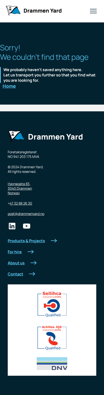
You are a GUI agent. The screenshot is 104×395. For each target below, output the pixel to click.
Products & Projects (26, 240)
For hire (15, 251)
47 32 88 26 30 (21, 203)
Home (9, 86)
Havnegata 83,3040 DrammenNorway (20, 188)
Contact (15, 274)
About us (16, 263)
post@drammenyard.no (26, 213)
